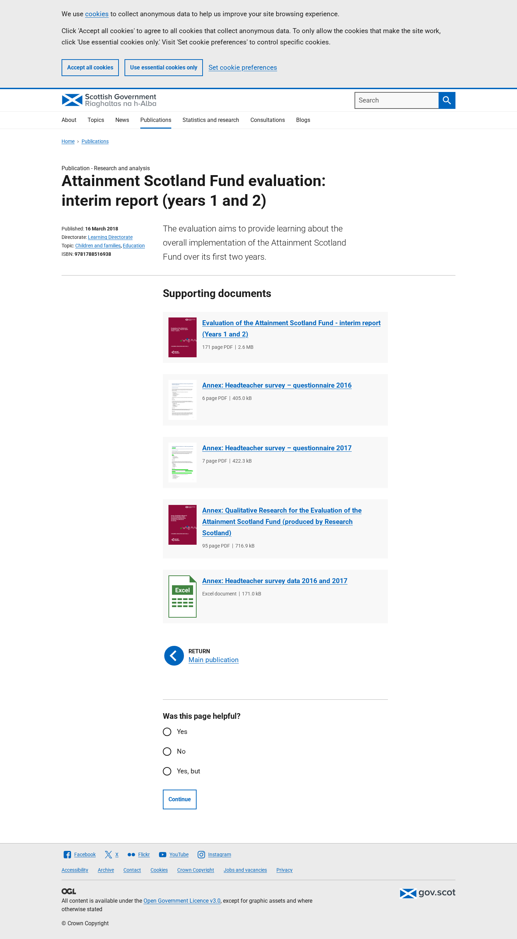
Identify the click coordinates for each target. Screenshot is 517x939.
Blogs (303, 120)
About (69, 120)
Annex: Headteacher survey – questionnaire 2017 (277, 448)
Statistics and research (211, 120)
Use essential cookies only (163, 67)
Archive (106, 870)
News (122, 120)
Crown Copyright (195, 870)
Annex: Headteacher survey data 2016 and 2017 (274, 581)
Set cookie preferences (243, 67)
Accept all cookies (90, 67)
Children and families (98, 245)
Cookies (159, 870)
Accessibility (75, 870)
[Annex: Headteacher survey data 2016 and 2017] (182, 596)
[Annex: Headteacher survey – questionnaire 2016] (182, 400)
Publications (155, 120)
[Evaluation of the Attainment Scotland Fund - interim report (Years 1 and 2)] (182, 337)
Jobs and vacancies (245, 870)
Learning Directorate (110, 237)
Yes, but (188, 771)
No (181, 751)
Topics (96, 120)
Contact (132, 870)
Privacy (284, 870)
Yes (182, 732)
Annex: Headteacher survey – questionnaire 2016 (277, 385)
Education (134, 245)
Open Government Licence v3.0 (182, 900)
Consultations (267, 120)
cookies (97, 14)
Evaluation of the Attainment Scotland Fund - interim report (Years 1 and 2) (291, 328)
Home (68, 141)
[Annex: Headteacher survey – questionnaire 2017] (182, 462)
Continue (179, 799)
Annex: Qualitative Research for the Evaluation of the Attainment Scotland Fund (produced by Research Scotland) (282, 521)
